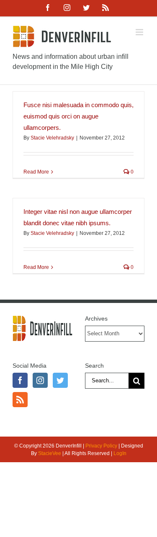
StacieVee (49, 453)
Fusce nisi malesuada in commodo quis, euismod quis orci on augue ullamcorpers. (78, 116)
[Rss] (20, 399)
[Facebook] (20, 380)
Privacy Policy (101, 446)
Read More (36, 172)
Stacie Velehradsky (52, 138)
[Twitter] (60, 380)
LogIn (119, 453)
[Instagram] (40, 380)
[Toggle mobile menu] (140, 32)
